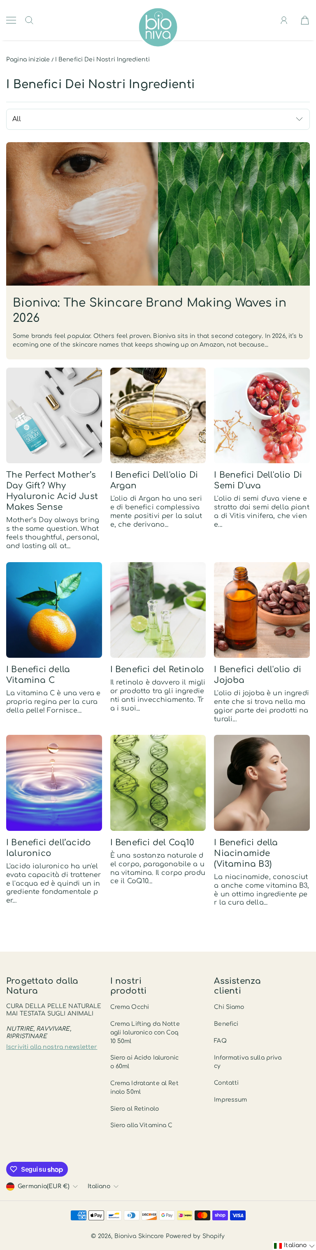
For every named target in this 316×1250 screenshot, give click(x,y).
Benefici (226, 1024)
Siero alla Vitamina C (141, 1125)
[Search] (29, 20)
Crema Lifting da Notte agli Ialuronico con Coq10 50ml (145, 1032)
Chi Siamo (229, 1007)
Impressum (230, 1100)
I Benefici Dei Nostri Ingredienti (102, 59)
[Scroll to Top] (297, 1215)
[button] (294, 1245)
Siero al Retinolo (134, 1109)
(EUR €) (44, 1186)
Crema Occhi (129, 1007)
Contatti (226, 1083)
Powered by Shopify (195, 1236)
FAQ (220, 1041)
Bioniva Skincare (139, 1236)
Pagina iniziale (28, 59)
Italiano (99, 1186)
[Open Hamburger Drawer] (11, 20)
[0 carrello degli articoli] (305, 20)
